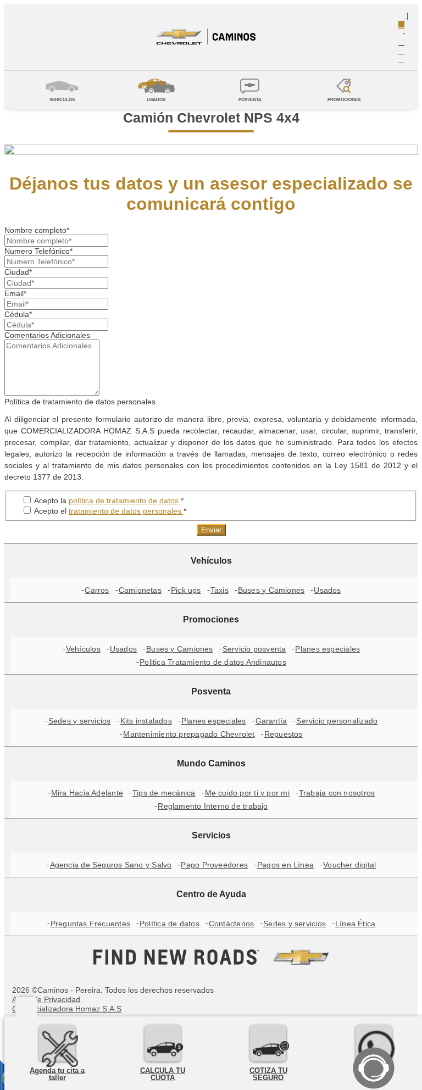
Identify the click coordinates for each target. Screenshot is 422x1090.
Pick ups (186, 590)
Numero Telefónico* (38, 251)
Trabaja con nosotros (337, 792)
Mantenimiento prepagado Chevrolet (188, 734)
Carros (97, 590)
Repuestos (283, 734)
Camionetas (140, 590)
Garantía (271, 720)
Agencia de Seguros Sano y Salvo (111, 864)
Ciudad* (18, 272)
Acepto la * (108, 500)
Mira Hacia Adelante (87, 792)
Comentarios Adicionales (47, 335)
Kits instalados (146, 720)
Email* (15, 293)
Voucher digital (349, 864)
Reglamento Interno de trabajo (213, 806)
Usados (327, 590)
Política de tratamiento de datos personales (80, 401)
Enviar (211, 530)
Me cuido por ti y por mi (247, 792)
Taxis (219, 590)
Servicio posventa (254, 648)
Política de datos (169, 923)
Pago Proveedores (214, 864)
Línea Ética (355, 923)
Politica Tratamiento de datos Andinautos (213, 662)
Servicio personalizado (336, 720)
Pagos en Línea (285, 864)
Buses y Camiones (271, 590)
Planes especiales (327, 648)
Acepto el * (109, 511)
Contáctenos (231, 923)
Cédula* (18, 314)
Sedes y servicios (79, 720)
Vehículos (83, 648)
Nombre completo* (36, 230)
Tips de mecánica (164, 792)
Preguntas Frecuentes (90, 923)
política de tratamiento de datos (125, 500)
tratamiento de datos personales (126, 511)
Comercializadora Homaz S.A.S (66, 1008)
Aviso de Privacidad (46, 999)
